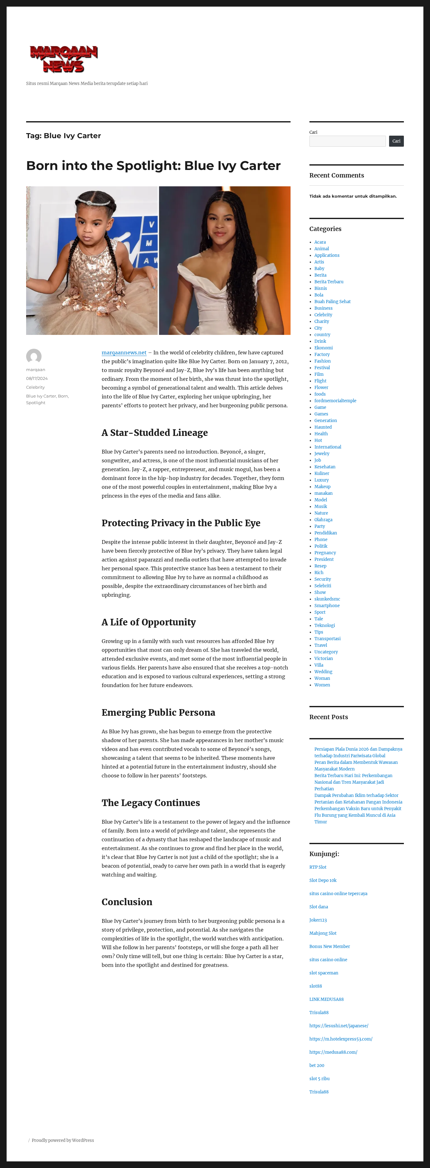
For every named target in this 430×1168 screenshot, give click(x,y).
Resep (320, 566)
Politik (320, 546)
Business (323, 308)
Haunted (323, 427)
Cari (313, 132)
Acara (320, 242)
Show (320, 592)
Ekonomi (323, 348)
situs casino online (328, 959)
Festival (322, 367)
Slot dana (318, 907)
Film (319, 374)
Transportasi (327, 638)
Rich (319, 572)
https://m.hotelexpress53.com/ (341, 1039)
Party (319, 526)
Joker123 (318, 920)
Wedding (323, 671)
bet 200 (316, 1065)
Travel (320, 645)
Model (320, 500)
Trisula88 (319, 1012)
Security (322, 579)
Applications (327, 255)
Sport (319, 612)
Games (321, 414)
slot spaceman (323, 973)
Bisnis (320, 288)
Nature (321, 513)
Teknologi (324, 625)
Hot (318, 440)
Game (320, 407)
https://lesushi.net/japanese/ (339, 1026)
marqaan (35, 369)
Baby (319, 268)
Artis (319, 262)
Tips (318, 632)
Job (317, 460)
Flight (320, 381)
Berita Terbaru (328, 282)
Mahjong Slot (323, 933)
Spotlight (35, 402)
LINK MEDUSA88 (326, 999)
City (318, 328)
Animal (321, 248)
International (327, 447)
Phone (320, 539)
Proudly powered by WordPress (63, 1140)
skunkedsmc (327, 599)
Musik (320, 506)
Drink (320, 341)
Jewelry (321, 453)
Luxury (321, 480)
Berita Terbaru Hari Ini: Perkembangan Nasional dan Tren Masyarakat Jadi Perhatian (353, 782)
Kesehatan (325, 467)
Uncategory (326, 652)
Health (321, 434)
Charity (321, 321)
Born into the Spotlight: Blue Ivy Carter (153, 165)
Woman (322, 678)
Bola (318, 295)
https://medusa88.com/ (333, 1052)
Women (322, 685)
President (324, 559)
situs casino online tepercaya (338, 893)
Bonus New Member (329, 946)
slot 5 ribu (319, 1078)
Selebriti (322, 586)
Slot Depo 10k (323, 880)
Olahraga (323, 519)
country (322, 334)
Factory (322, 354)
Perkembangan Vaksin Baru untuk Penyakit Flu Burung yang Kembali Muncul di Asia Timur (357, 815)
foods (320, 394)
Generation (325, 420)
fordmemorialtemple (335, 400)
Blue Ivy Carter (41, 395)
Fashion (322, 361)
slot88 (315, 986)
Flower (321, 387)
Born (63, 395)
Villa (318, 665)
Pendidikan (325, 533)
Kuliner (321, 473)
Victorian (323, 658)
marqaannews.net (124, 352)
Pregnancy (325, 553)
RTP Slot (317, 867)
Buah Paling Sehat (332, 301)
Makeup (322, 486)
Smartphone (327, 605)
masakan (323, 493)
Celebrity (35, 387)
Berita (320, 275)
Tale (318, 619)
